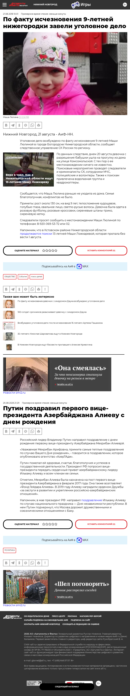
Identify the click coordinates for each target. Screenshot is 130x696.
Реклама (72, 616)
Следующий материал (67, 687)
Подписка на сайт (80, 620)
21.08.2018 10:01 (10, 14)
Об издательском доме (36, 616)
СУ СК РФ (24, 117)
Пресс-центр (58, 616)
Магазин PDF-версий (90, 616)
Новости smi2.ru (14, 392)
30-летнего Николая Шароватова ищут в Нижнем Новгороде (50, 334)
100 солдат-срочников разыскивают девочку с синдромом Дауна (52, 312)
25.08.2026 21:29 (11, 403)
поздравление (92, 500)
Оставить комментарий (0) (101, 250)
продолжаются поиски (36, 233)
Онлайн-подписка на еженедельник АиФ (46, 620)
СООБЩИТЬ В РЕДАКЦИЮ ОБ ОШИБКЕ (80, 624)
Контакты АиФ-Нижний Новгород (42, 624)
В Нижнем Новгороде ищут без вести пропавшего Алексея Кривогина (55, 344)
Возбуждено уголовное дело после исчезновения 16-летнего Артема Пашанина (60, 323)
